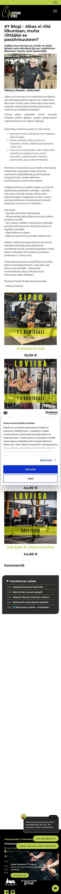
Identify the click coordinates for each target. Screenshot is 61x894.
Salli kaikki (30, 469)
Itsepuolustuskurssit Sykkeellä (28, 587)
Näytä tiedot (46, 460)
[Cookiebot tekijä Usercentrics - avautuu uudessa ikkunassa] (45, 413)
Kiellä (30, 478)
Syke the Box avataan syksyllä (27, 592)
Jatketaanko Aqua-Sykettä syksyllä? (30, 602)
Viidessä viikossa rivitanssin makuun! (31, 597)
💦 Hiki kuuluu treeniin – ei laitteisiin (31, 607)
